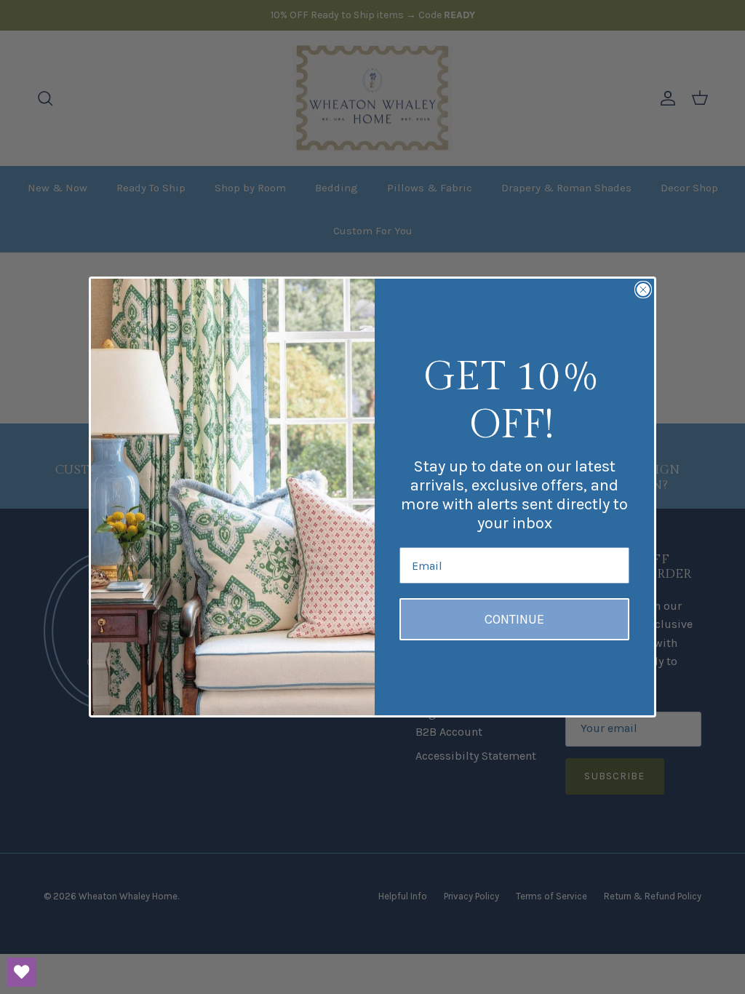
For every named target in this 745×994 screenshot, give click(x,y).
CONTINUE (514, 619)
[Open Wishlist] (21, 972)
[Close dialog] (643, 289)
